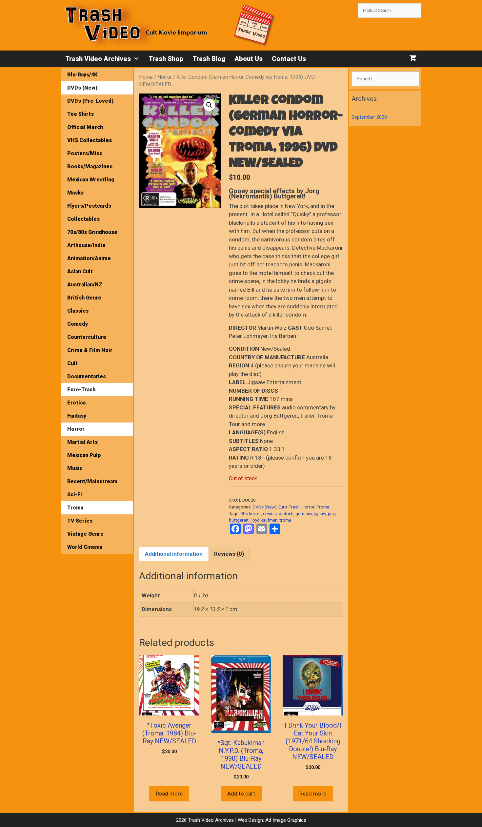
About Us (248, 59)
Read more (169, 793)
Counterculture (86, 337)
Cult (72, 363)
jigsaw (320, 513)
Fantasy (76, 416)
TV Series (79, 521)
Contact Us (289, 59)
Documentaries (86, 376)
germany (303, 513)
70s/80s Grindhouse (92, 232)
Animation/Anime (89, 258)
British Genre (84, 298)
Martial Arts (82, 442)
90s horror (250, 513)
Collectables (83, 219)
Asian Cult (80, 271)
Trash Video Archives (98, 59)
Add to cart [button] (241, 793)
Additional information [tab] (174, 553)
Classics (78, 311)
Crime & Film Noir (89, 350)
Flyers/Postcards (89, 206)
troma (285, 520)
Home (146, 77)
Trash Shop (166, 59)
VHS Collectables (89, 140)
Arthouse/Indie (86, 245)
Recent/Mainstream (92, 481)
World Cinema (84, 547)
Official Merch (85, 127)
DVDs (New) (264, 506)
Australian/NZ (84, 284)
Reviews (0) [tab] (229, 553)
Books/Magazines (89, 166)
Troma (322, 506)
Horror (164, 77)
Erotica (76, 403)
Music (75, 468)
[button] (209, 105)
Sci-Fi (74, 494)
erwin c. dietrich (278, 513)
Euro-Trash (289, 506)
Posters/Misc (84, 153)
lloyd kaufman (264, 520)
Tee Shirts (80, 114)
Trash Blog (208, 59)
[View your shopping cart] (413, 59)
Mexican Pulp (84, 455)
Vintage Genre (85, 534)
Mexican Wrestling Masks (90, 186)
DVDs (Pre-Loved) (90, 101)
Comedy (77, 324)
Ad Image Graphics (285, 820)
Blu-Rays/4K (82, 75)
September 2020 (369, 117)
